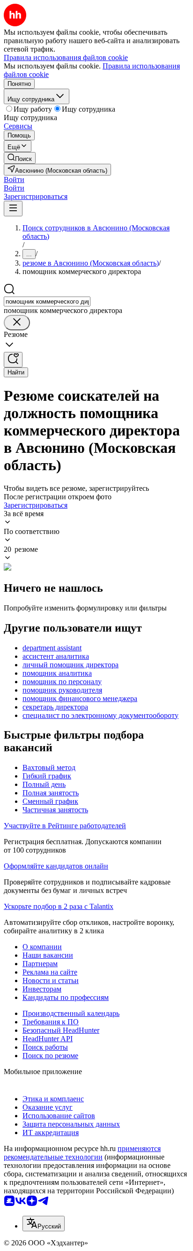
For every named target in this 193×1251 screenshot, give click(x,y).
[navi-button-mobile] (13, 208)
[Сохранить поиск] (13, 359)
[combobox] (47, 301)
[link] (20, 158)
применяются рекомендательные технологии (82, 1152)
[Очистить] (17, 322)
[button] (14, 179)
